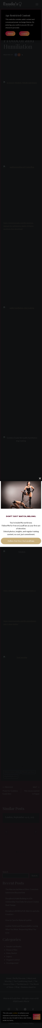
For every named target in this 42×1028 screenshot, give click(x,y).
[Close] (40, 478)
